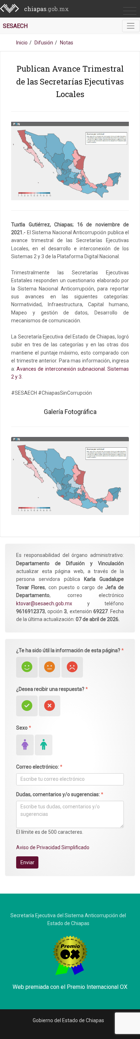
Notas (66, 42)
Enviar (27, 862)
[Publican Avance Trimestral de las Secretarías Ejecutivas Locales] (70, 475)
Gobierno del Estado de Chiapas (68, 1020)
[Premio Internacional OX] (70, 954)
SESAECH (15, 26)
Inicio (22, 42)
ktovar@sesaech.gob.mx (44, 603)
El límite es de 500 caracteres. (49, 832)
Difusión (43, 42)
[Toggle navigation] (131, 26)
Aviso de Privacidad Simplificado (52, 847)
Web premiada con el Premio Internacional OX (70, 986)
